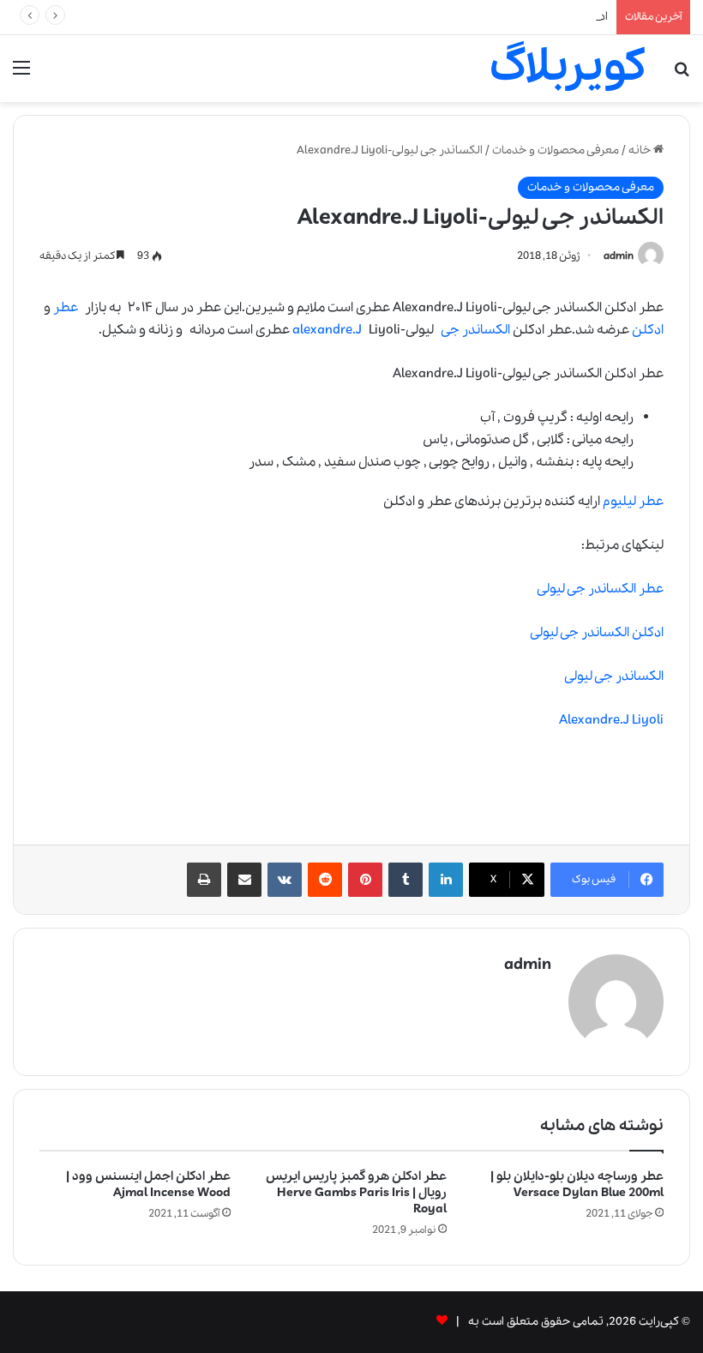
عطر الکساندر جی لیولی (600, 589)
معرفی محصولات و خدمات (555, 150)
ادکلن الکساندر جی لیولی (597, 632)
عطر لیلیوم (633, 501)
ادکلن (648, 330)
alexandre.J (327, 330)
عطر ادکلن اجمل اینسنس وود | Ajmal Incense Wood (148, 1184)
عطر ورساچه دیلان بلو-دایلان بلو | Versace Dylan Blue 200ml (577, 1184)
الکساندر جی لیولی (614, 676)
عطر (65, 307)
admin (619, 256)
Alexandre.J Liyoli (611, 720)
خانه (640, 150)
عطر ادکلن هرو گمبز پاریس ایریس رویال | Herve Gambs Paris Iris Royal (356, 1193)
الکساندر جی (475, 330)
